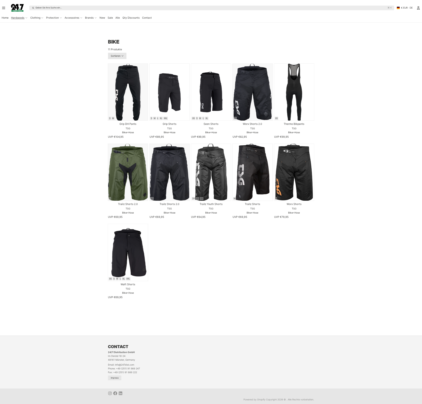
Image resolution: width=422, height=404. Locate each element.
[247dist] (18, 8)
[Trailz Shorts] (252, 172)
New (102, 17)
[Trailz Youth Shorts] (211, 172)
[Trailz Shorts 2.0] (128, 172)
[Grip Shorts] (169, 92)
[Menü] (5, 8)
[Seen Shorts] (211, 92)
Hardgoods (17, 17)
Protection (52, 17)
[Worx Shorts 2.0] (252, 92)
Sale (110, 17)
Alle (117, 17)
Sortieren (116, 55)
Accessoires (72, 17)
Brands (89, 17)
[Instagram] (110, 393)
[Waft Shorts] (128, 252)
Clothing (35, 17)
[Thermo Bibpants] (294, 92)
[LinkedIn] (120, 393)
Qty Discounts (131, 17)
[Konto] (418, 8)
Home (5, 17)
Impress (115, 378)
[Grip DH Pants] (128, 92)
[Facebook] (115, 393)
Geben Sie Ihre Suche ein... (213, 7)
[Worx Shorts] (294, 172)
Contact (147, 17)
